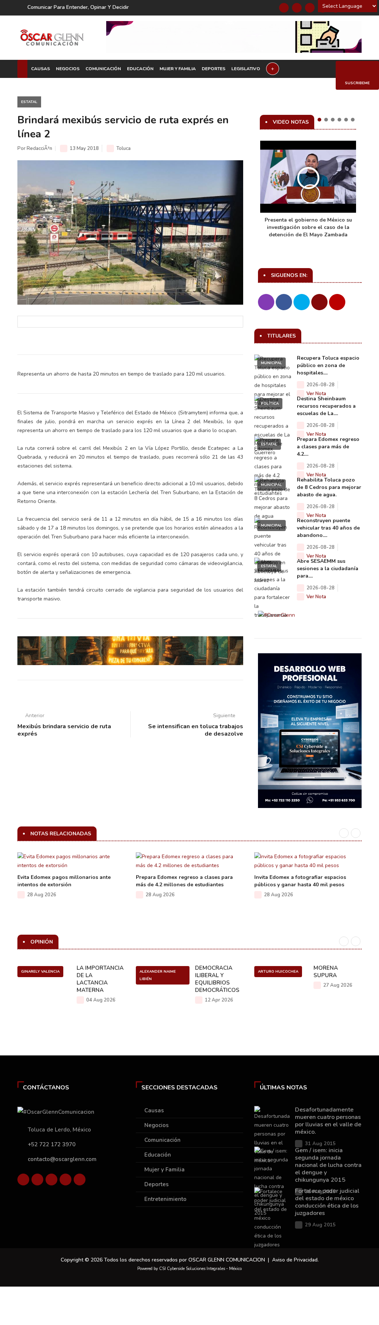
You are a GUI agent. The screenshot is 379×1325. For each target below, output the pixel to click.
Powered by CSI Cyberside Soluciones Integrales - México (189, 1268)
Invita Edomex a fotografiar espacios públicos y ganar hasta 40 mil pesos (300, 881)
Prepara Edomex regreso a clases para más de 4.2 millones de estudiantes (184, 881)
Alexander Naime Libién (158, 975)
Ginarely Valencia (40, 971)
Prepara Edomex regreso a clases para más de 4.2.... (328, 447)
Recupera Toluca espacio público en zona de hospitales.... (328, 365)
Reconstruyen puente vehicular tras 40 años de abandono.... (328, 528)
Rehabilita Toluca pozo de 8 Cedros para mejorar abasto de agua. (329, 487)
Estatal (29, 102)
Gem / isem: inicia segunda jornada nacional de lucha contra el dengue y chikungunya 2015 (328, 1165)
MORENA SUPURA (325, 971)
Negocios (68, 69)
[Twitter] (297, 8)
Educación (140, 69)
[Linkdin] (310, 8)
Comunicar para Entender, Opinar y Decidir (78, 7)
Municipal (271, 363)
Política (270, 403)
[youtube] (65, 1179)
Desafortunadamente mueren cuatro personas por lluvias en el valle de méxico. (328, 1121)
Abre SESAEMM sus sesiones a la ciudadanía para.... (327, 568)
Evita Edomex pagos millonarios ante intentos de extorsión (64, 881)
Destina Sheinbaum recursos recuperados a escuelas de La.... (326, 406)
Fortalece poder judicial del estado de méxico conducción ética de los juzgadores (327, 1202)
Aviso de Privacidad (295, 1259)
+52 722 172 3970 (52, 1144)
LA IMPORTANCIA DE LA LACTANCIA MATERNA (100, 979)
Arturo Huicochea (278, 971)
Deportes (213, 69)
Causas (40, 69)
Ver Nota (316, 393)
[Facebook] (284, 8)
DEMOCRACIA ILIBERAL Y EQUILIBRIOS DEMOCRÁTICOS (217, 979)
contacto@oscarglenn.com (62, 1159)
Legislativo (245, 69)
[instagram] (79, 1179)
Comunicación (103, 69)
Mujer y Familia (178, 69)
